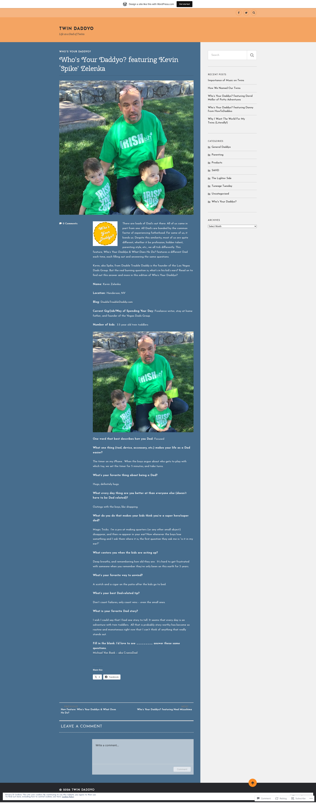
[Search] (254, 13)
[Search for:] (232, 55)
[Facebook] (239, 13)
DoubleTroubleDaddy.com (117, 302)
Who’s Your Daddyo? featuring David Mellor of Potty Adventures (230, 98)
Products (217, 162)
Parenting (217, 155)
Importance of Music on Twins (226, 80)
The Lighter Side (221, 178)
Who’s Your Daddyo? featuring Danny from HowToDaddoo (230, 109)
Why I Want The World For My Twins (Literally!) (226, 121)
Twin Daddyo (76, 29)
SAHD (215, 170)
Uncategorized (220, 194)
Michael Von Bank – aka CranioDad (115, 652)
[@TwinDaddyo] (246, 13)
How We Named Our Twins (224, 88)
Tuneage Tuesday (222, 186)
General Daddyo (221, 147)
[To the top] (253, 783)
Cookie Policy (68, 797)
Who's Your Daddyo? (75, 52)
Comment (182, 769)
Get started (184, 4)
